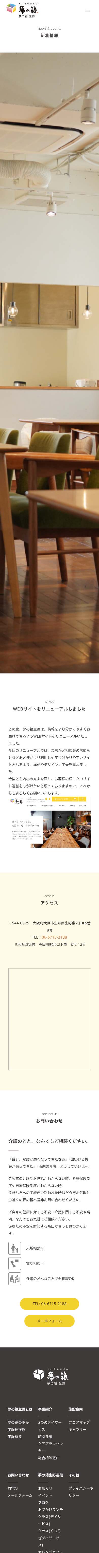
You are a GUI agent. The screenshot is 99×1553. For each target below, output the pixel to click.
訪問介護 (45, 1436)
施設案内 (76, 1409)
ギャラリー (77, 1429)
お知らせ (45, 1488)
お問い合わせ (18, 1475)
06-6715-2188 (54, 937)
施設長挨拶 (16, 1429)
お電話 (13, 1488)
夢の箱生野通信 (50, 1475)
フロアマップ (79, 1422)
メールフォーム (49, 1321)
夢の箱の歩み (18, 1422)
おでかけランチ (50, 1509)
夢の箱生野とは (20, 1409)
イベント (45, 1495)
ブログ (43, 1502)
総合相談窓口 (48, 1458)
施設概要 (15, 1436)
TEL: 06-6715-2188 (50, 1304)
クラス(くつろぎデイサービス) (49, 1538)
